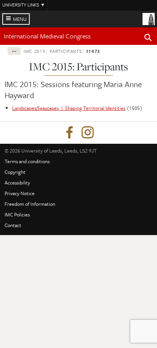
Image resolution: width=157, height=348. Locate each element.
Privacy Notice (20, 193)
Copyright (15, 172)
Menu (20, 19)
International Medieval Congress (47, 36)
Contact (13, 225)
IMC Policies (17, 214)
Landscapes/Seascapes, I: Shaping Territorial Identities (68, 108)
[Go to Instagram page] (88, 133)
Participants (66, 51)
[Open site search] (148, 38)
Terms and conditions (27, 161)
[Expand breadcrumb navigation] (14, 51)
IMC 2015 (34, 51)
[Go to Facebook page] (69, 133)
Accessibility (17, 182)
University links (20, 4)
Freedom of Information (30, 204)
